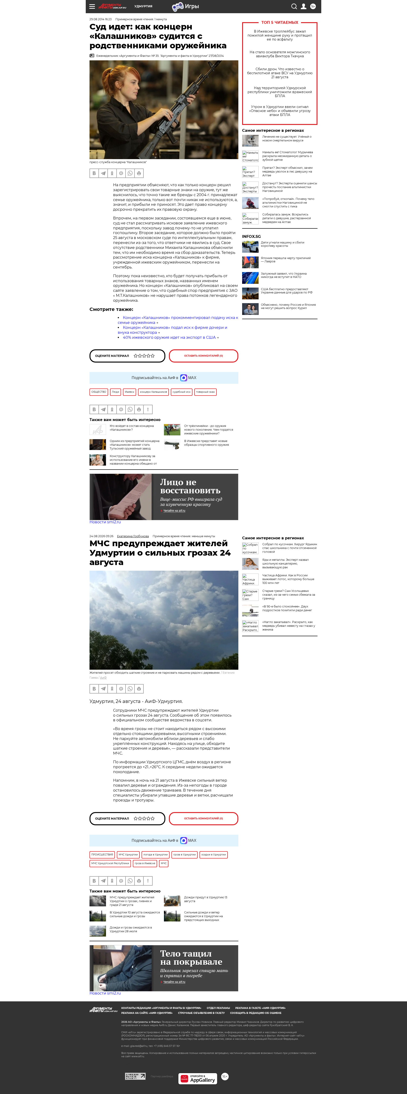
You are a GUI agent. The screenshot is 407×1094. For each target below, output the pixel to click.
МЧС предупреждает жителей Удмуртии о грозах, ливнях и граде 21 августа (132, 901)
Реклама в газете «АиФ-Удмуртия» (260, 1008)
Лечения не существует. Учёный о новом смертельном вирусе (287, 138)
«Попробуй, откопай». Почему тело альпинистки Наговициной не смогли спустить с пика (288, 202)
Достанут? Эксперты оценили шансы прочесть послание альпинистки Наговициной (289, 187)
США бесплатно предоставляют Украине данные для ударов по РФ (287, 291)
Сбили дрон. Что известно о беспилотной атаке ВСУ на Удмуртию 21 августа (280, 73)
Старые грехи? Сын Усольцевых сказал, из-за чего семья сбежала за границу (288, 594)
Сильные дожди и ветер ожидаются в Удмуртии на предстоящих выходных (203, 916)
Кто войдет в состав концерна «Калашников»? (132, 427)
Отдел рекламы (218, 1008)
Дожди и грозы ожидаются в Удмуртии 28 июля (131, 929)
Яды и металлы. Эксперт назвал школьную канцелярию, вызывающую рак (285, 563)
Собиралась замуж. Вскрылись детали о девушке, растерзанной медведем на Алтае (286, 218)
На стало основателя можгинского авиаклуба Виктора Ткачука (280, 54)
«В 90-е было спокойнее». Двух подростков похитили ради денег (287, 608)
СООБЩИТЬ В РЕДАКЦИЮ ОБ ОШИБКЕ (255, 1013)
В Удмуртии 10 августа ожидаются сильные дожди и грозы (135, 914)
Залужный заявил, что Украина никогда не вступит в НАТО (284, 275)
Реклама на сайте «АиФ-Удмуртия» (147, 1013)
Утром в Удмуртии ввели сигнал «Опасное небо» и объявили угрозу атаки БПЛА (280, 111)
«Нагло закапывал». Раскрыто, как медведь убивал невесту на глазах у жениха (288, 625)
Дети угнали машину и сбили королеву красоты (282, 244)
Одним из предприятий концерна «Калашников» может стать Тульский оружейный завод (134, 444)
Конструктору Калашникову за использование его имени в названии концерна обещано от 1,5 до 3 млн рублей (133, 461)
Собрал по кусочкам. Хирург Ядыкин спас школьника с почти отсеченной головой (289, 547)
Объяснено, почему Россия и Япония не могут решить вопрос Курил (288, 306)
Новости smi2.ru (105, 522)
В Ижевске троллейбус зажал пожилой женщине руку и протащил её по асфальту (280, 35)
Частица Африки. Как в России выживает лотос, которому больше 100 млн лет (288, 579)
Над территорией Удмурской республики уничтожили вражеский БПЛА (280, 92)
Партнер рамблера (162, 1076)
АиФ (103, 677)
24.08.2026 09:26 (101, 536)
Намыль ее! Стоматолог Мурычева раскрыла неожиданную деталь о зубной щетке (287, 155)
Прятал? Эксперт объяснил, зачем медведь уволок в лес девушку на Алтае (287, 171)
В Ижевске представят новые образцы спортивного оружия (206, 442)
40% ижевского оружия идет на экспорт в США (169, 337)
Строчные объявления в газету (201, 1013)
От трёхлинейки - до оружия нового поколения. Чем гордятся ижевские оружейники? (208, 429)
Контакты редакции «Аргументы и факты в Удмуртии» (161, 1008)
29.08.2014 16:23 (101, 19)
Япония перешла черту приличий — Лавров (286, 259)
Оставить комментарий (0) (203, 355)
